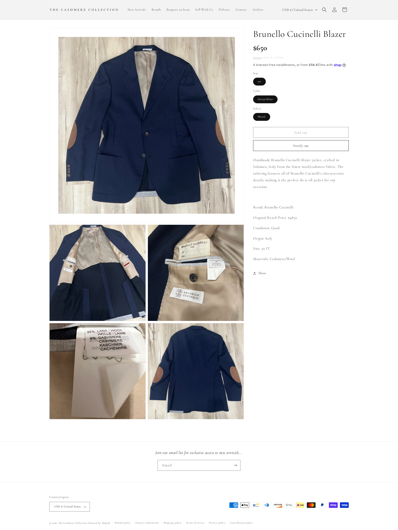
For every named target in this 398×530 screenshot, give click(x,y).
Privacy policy (217, 522)
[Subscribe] (235, 465)
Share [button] (262, 273)
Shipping (257, 57)
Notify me (301, 146)
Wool (264, 118)
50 (262, 83)
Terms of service (195, 522)
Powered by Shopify (99, 522)
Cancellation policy (241, 522)
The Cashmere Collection (73, 522)
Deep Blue (268, 100)
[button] (324, 10)
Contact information (147, 522)
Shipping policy (173, 522)
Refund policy (123, 522)
